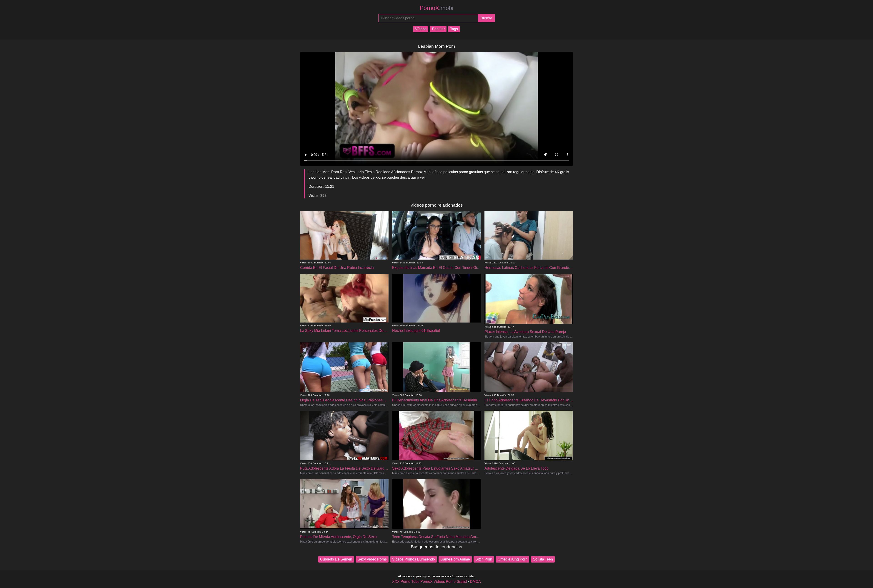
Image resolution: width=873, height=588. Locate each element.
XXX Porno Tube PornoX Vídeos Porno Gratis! (429, 581)
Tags (454, 29)
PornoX (436, 8)
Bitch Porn (483, 559)
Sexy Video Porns (372, 559)
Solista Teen (543, 559)
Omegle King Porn (512, 559)
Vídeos (420, 29)
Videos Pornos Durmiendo (413, 559)
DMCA (475, 581)
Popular (438, 29)
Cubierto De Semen (336, 559)
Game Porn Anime (455, 559)
